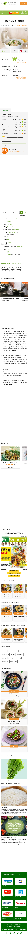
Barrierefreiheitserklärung (9, 929)
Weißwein (16, 229)
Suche (22, 13)
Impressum (9, 924)
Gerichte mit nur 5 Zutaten (14, 749)
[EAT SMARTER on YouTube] (21, 933)
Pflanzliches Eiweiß (19, 616)
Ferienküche (22, 651)
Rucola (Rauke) (5, 780)
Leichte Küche (5, 654)
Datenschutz (17, 924)
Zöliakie (4, 658)
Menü (2, 13)
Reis (15, 651)
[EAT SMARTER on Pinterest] (10, 933)
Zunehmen (11, 658)
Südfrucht (4, 651)
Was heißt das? (21, 62)
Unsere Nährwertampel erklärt (15, 137)
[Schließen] (1, 3)
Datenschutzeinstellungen (14, 926)
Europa (13, 654)
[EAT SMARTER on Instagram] (14, 933)
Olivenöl (9, 224)
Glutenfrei (18, 658)
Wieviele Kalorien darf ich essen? (21, 78)
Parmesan (20, 247)
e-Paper (25, 569)
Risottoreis (10, 227)
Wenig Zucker (13, 661)
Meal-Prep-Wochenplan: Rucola (9, 837)
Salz (8, 252)
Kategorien (23, 929)
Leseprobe (3, 569)
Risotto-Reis (4, 807)
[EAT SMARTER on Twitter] (17, 933)
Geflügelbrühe (11, 232)
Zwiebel (9, 221)
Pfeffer (9, 255)
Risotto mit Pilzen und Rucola (10, 462)
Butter (9, 249)
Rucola (9, 242)
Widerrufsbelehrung (14, 928)
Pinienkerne (10, 237)
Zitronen (18, 219)
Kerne (10, 651)
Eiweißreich (7, 616)
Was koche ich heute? (14, 721)
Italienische (20, 654)
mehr (25, 119)
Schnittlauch (10, 239)
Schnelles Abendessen (14, 694)
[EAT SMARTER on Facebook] (6, 933)
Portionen (22, 215)
